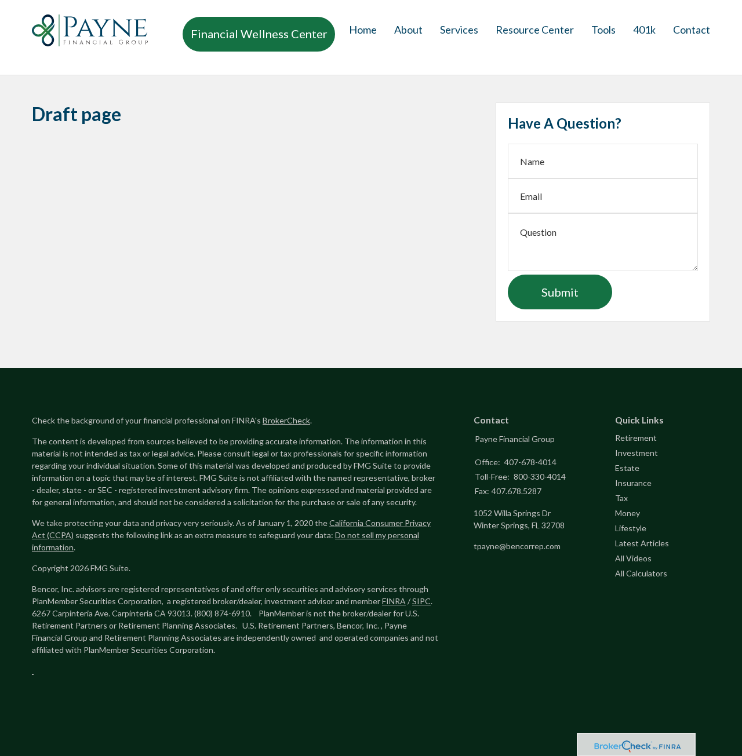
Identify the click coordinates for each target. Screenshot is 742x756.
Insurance (633, 483)
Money (627, 513)
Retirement (636, 438)
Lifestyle (630, 528)
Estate (627, 468)
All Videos (633, 558)
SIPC (421, 601)
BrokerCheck (286, 420)
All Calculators (641, 573)
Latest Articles (642, 543)
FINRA (394, 601)
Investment (636, 453)
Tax (621, 498)
